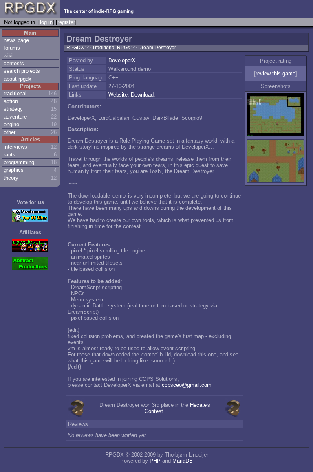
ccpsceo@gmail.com (187, 385)
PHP (155, 461)
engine (11, 124)
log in (46, 22)
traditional (15, 93)
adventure (15, 117)
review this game (275, 73)
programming (19, 162)
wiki (8, 56)
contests (14, 63)
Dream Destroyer (157, 47)
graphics (14, 170)
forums (12, 48)
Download (142, 95)
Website (118, 95)
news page (16, 40)
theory (11, 178)
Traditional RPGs (111, 47)
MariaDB (182, 461)
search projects (22, 71)
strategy (13, 109)
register (66, 22)
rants (9, 154)
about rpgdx (17, 79)
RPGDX (75, 47)
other (9, 132)
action (11, 101)
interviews (15, 147)
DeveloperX (122, 60)
